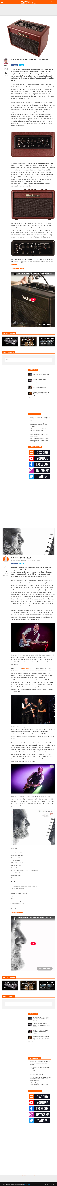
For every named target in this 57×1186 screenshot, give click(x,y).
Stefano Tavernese (5, 66)
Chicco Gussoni (27, 668)
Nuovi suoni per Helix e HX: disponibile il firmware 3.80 (38, 429)
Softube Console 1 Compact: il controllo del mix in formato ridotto (10, 340)
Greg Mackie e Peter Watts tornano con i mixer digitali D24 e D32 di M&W (47, 340)
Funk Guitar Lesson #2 (28, 1176)
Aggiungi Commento (5, 76)
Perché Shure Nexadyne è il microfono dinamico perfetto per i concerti (40, 419)
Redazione (13, 343)
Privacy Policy (27, 1184)
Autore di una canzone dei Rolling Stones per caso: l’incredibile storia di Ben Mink (28, 340)
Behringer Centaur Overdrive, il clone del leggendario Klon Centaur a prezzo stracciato (40, 434)
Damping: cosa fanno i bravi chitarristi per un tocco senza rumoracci (40, 424)
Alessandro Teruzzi (5, 564)
